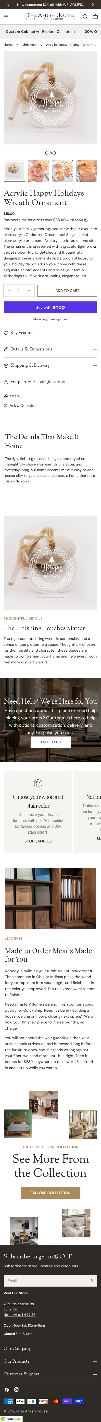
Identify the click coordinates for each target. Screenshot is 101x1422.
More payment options (50, 319)
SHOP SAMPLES (38, 841)
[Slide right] (55, 153)
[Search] (85, 17)
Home (8, 45)
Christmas (29, 45)
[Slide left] (46, 153)
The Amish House (33, 1411)
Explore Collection (58, 31)
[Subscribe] (92, 1281)
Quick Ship (32, 1010)
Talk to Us (50, 742)
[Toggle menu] (6, 17)
